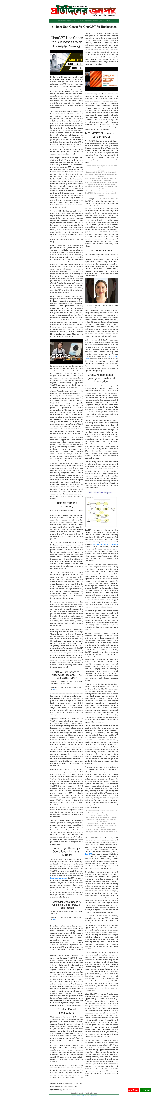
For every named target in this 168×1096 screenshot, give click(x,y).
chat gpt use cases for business (105, 544)
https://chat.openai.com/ (58, 878)
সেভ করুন (146, 1090)
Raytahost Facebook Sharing (77, 1095)
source (54, 690)
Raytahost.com (93, 1095)
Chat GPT (88, 854)
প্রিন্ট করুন (134, 1090)
